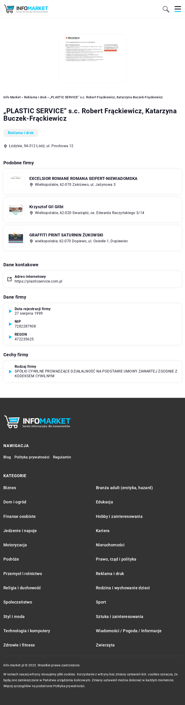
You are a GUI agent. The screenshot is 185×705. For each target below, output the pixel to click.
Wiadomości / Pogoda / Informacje (129, 630)
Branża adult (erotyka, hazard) (124, 487)
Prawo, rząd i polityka (116, 559)
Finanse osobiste (19, 516)
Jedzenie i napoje (20, 530)
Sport (101, 602)
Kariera (103, 530)
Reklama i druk (21, 133)
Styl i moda (14, 616)
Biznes (9, 487)
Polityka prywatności (32, 457)
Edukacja (104, 502)
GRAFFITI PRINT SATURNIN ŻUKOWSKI (66, 235)
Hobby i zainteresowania (119, 516)
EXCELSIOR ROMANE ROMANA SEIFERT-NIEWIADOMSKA (83, 178)
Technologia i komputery (26, 630)
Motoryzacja (15, 544)
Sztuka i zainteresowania (119, 616)
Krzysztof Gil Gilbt (46, 206)
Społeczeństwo (17, 602)
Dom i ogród (14, 502)
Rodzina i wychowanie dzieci (123, 587)
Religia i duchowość (22, 587)
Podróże (11, 559)
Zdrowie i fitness (19, 645)
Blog (7, 457)
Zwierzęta (105, 645)
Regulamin (62, 457)
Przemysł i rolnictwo (22, 573)
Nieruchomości (110, 544)
